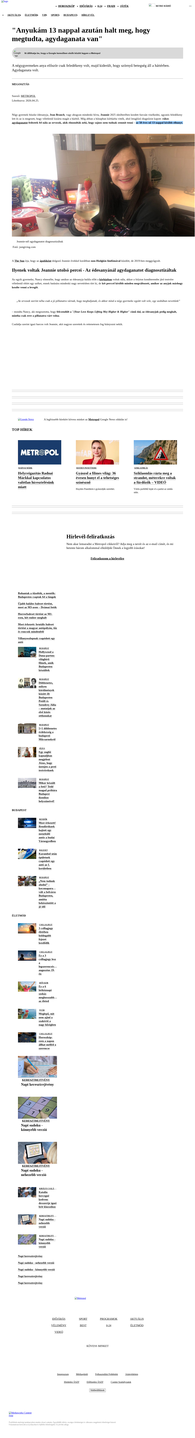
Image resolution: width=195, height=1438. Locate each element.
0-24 (100, 6)
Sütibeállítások (97, 1390)
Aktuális (13, 15)
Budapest (44, 648)
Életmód (31, 15)
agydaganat (23, 106)
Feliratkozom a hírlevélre (107, 558)
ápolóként (45, 260)
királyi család (47, 1189)
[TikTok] (97, 1355)
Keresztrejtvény (36, 1080)
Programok (108, 1318)
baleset (43, 850)
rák (39, 106)
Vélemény (58, 1325)
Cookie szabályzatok (121, 1382)
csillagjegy (45, 925)
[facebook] (180, 6)
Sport (55, 15)
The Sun (19, 260)
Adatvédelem (131, 1374)
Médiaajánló (82, 1374)
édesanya (53, 106)
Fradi (111, 6)
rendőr (43, 819)
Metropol (93, 419)
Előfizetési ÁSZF (95, 1382)
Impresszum (63, 1374)
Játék (124, 6)
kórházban (105, 279)
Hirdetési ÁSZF (71, 1382)
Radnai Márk (25, 468)
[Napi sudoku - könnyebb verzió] (37, 1134)
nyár (42, 1010)
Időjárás (86, 6)
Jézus (42, 748)
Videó (59, 1331)
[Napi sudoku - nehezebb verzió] (37, 1179)
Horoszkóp (66, 6)
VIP (44, 15)
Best (83, 1325)
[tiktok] (181, 6)
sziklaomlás (141, 468)
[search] (190, 6)
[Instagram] (105, 1355)
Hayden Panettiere (86, 468)
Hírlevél (88, 15)
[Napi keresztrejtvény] (37, 1089)
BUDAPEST (70, 15)
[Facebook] (89, 1355)
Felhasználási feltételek (106, 1374)
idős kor (43, 983)
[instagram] (182, 6)
